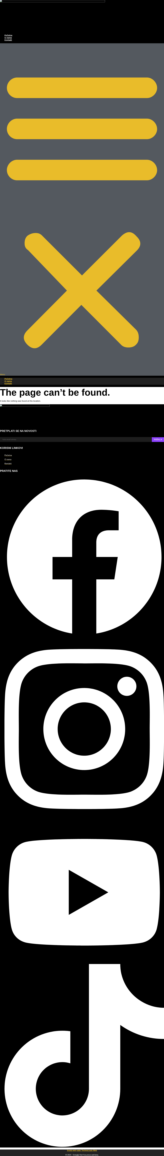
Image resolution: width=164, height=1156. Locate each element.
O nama (8, 38)
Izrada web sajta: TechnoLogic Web (82, 1150)
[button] (82, 209)
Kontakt (8, 40)
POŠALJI (158, 439)
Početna (8, 35)
